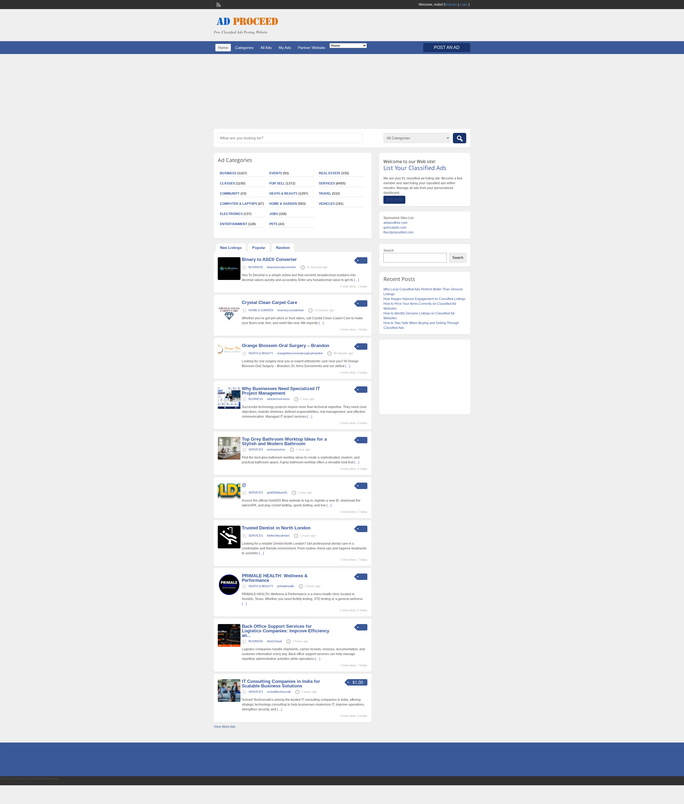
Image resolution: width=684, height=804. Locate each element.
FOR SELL (277, 183)
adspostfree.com (395, 223)
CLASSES (227, 183)
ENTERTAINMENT (233, 224)
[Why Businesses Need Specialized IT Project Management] (229, 408)
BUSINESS (228, 173)
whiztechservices (278, 399)
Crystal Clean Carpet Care (269, 302)
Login (464, 4)
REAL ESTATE (329, 173)
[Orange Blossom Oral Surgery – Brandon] (229, 353)
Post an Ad (447, 47)
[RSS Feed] (218, 4)
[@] (229, 499)
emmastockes (276, 449)
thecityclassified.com (398, 232)
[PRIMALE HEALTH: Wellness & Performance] (229, 595)
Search (388, 250)
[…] (356, 280)
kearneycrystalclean (290, 310)
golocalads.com (394, 227)
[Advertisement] (342, 91)
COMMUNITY (230, 193)
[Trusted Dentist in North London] (229, 547)
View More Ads (224, 727)
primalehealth (285, 586)
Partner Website (311, 47)
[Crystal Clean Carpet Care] (229, 322)
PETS (273, 224)
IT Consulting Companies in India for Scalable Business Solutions (281, 683)
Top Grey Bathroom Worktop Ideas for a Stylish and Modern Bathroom (284, 441)
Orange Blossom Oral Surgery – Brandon (285, 345)
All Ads (266, 47)
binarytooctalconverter (281, 267)
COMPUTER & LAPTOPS (238, 204)
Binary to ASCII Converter (269, 259)
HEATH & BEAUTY (283, 193)
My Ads (285, 47)
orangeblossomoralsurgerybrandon (300, 353)
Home (223, 47)
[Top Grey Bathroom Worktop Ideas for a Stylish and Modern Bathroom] (229, 458)
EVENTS (275, 173)
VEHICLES (327, 204)
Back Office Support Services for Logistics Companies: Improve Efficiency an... (285, 631)
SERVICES (327, 183)
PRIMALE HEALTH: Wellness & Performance (275, 578)
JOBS (273, 214)
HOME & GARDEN (283, 204)
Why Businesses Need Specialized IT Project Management (281, 391)
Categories (244, 47)
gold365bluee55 (277, 492)
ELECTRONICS (231, 214)
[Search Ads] (459, 138)
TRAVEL (325, 193)
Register (451, 4)
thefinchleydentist (278, 535)
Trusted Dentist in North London (276, 527)
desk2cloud (274, 641)
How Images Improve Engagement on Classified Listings (424, 299)
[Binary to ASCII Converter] (229, 279)
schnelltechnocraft (279, 691)
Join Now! (394, 200)
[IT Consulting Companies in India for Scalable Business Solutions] (229, 701)
